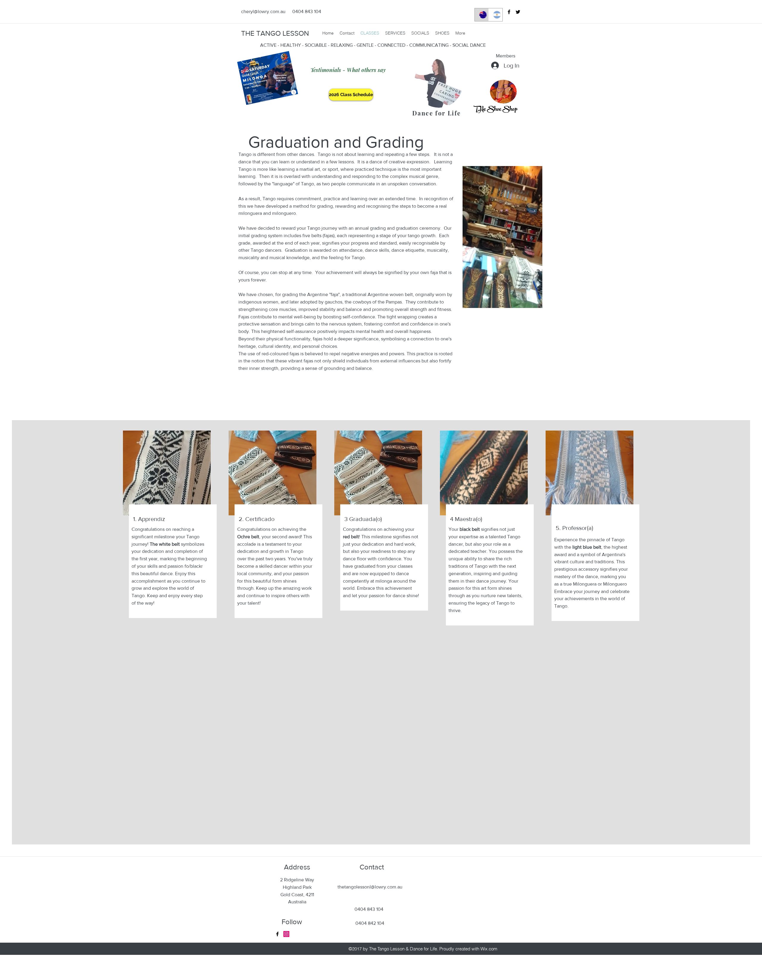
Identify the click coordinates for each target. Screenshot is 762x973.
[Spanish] (495, 14)
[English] (481, 14)
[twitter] (518, 12)
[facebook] (509, 12)
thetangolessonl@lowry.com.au (370, 886)
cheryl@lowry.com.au (263, 11)
